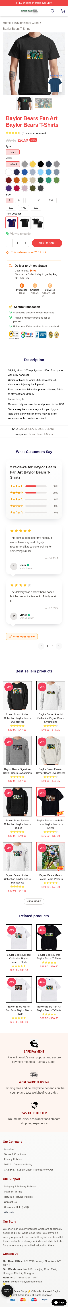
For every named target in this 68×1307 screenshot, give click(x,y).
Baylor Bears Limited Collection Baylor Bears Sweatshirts (17, 718)
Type (8, 146)
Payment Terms (13, 1191)
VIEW (17, 706)
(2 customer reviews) (34, 133)
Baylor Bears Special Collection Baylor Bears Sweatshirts (50, 718)
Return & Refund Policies (18, 1196)
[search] (52, 11)
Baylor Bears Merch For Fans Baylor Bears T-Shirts (50, 824)
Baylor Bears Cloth (26, 22)
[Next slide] (59, 64)
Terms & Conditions (15, 1154)
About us (9, 1149)
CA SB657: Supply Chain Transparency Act (28, 1169)
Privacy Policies (13, 1159)
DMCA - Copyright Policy (18, 1164)
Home (7, 22)
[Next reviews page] (59, 646)
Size (8, 194)
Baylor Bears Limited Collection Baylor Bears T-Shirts (19, 958)
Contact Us (10, 1201)
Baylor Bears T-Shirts (16, 28)
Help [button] (61, 1302)
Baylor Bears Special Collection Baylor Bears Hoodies (17, 824)
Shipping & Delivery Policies (20, 1186)
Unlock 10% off (7, 1291)
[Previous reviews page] (41, 646)
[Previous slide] (8, 64)
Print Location (14, 213)
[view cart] (63, 11)
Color (9, 157)
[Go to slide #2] (43, 103)
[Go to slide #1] (24, 103)
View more (34, 901)
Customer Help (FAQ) (16, 1207)
